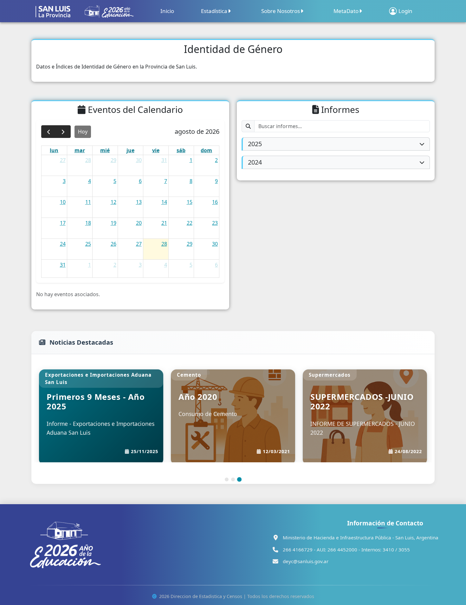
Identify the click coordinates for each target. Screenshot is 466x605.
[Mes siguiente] (63, 131)
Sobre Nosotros (280, 11)
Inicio (167, 11)
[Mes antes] (48, 131)
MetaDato (346, 11)
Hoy (82, 131)
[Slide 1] (227, 479)
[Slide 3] (239, 479)
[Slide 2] (233, 479)
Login (405, 11)
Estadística (214, 11)
